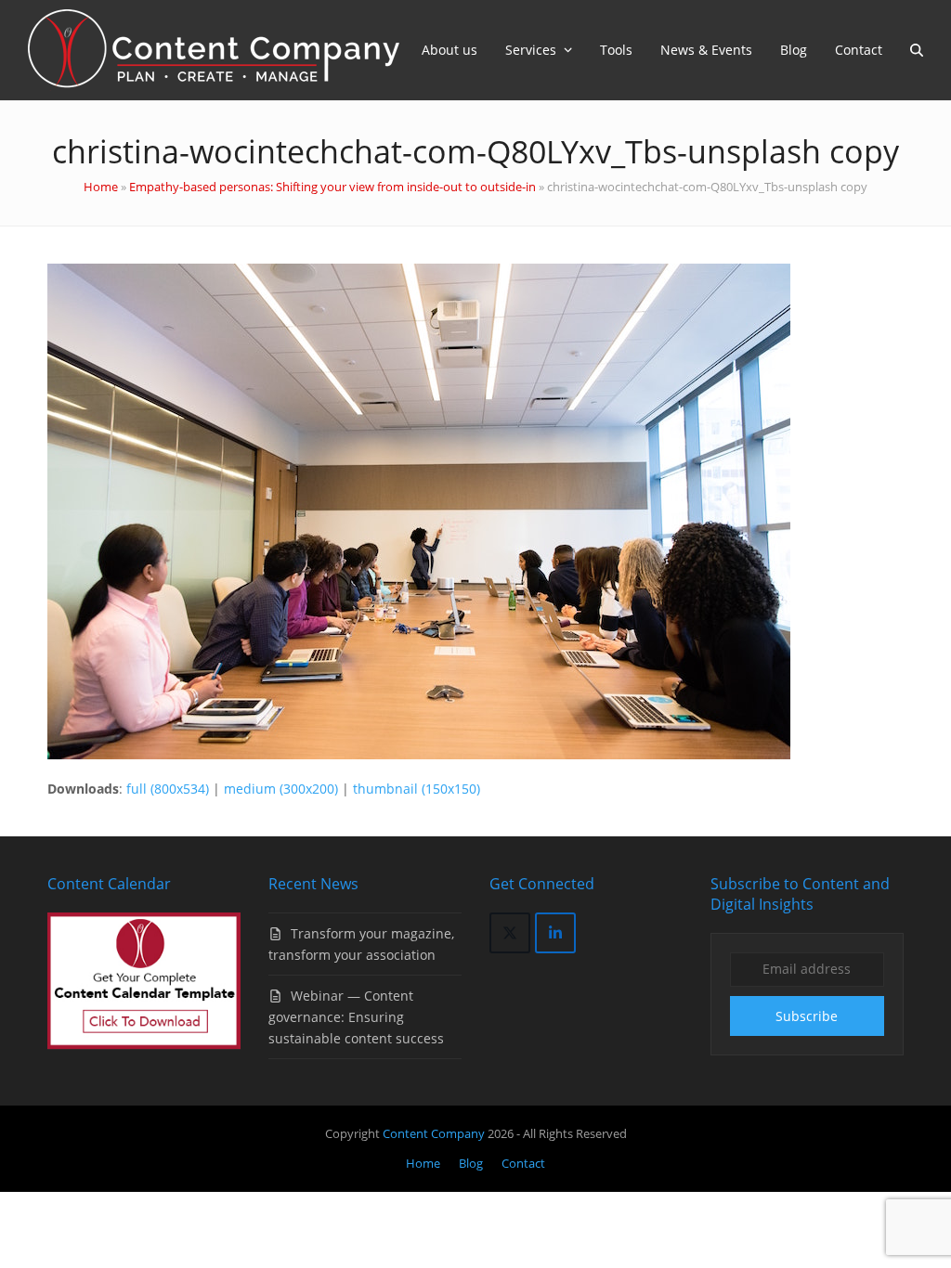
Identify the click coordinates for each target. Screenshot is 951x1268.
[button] (916, 50)
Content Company (435, 1133)
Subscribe (806, 1016)
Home (101, 186)
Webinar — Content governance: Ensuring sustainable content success (356, 1017)
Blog (471, 1163)
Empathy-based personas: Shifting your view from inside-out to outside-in (332, 186)
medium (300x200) (281, 788)
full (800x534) (167, 788)
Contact (523, 1163)
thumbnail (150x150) (416, 788)
